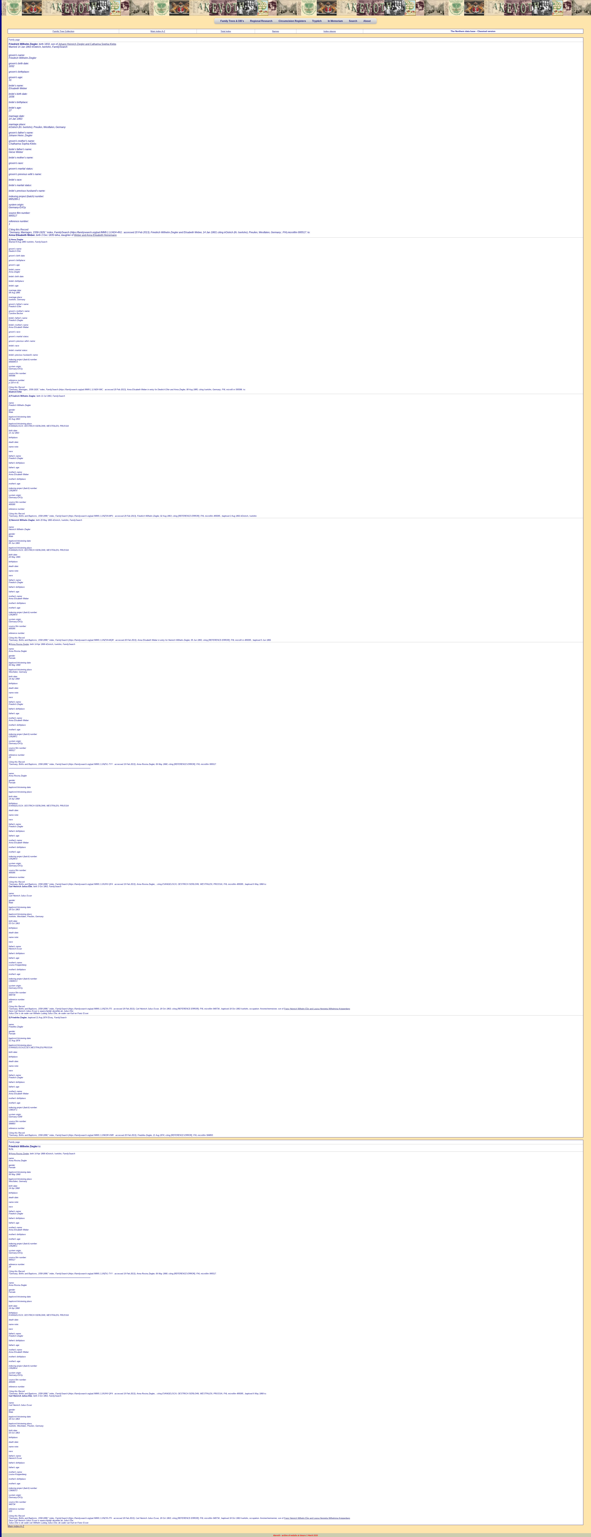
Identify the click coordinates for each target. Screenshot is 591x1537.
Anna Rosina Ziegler (20, 644)
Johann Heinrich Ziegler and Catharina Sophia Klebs (87, 44)
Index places (330, 31)
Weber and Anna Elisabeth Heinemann (95, 235)
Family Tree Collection (63, 31)
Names (275, 31)
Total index (226, 31)
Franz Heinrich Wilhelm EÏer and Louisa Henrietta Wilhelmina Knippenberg (317, 1009)
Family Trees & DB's (232, 21)
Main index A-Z (158, 31)
